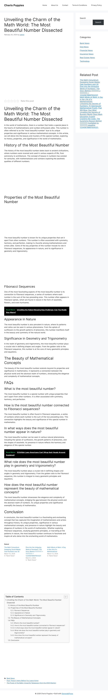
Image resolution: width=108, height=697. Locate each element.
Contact (65, 5)
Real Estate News (87, 58)
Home (45, 5)
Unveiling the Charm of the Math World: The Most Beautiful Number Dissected (34, 601)
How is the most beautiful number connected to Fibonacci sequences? (39, 625)
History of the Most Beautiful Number (24, 605)
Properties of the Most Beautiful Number (26, 608)
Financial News (86, 50)
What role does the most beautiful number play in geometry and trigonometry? (37, 631)
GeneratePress (67, 694)
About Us (54, 5)
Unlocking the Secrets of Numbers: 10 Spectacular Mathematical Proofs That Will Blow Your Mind (91, 107)
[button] (64, 597)
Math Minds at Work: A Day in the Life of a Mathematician (56, 549)
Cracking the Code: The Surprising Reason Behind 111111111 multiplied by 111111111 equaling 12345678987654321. (91, 123)
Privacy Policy (96, 5)
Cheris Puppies (14, 5)
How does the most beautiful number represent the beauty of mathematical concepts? (36, 636)
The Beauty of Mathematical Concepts (25, 618)
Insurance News (86, 54)
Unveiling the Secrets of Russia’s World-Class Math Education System (91, 114)
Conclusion (15, 640)
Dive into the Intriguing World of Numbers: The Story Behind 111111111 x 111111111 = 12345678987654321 (34, 551)
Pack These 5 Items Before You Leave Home (22, 680)
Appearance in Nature (22, 613)
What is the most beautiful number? (26, 623)
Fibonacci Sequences (21, 610)
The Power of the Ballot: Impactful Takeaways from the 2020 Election (31, 683)
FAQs (13, 620)
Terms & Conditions (79, 5)
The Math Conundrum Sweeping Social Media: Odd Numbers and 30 (12, 549)
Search (83, 18)
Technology (85, 61)
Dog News (84, 47)
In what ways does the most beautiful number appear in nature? (37, 628)
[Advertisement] (36, 54)
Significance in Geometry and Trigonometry (29, 615)
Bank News (11, 678)
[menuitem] (92, 82)
